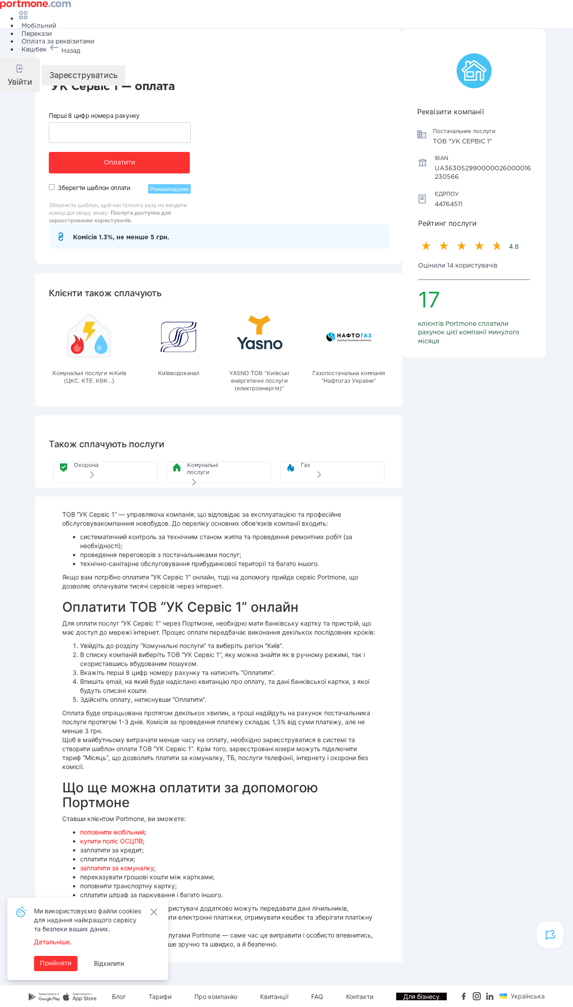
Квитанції (274, 996)
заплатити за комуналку (117, 868)
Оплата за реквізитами (57, 41)
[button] (20, 75)
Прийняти (56, 963)
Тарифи (160, 996)
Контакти (359, 996)
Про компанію (215, 996)
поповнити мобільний (112, 832)
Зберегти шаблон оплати (94, 187)
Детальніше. (53, 942)
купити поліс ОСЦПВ (111, 841)
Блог (119, 996)
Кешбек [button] (34, 49)
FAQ (317, 996)
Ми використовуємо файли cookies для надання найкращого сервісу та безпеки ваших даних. (87, 920)
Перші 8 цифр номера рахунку (94, 115)
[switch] (52, 187)
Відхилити (109, 963)
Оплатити (119, 162)
